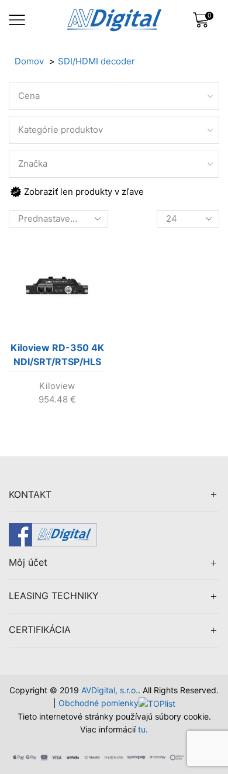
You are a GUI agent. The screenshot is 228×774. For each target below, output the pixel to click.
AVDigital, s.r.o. (109, 690)
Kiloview (57, 385)
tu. (143, 729)
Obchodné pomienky (98, 703)
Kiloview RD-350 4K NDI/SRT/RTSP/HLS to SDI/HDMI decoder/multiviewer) (57, 357)
